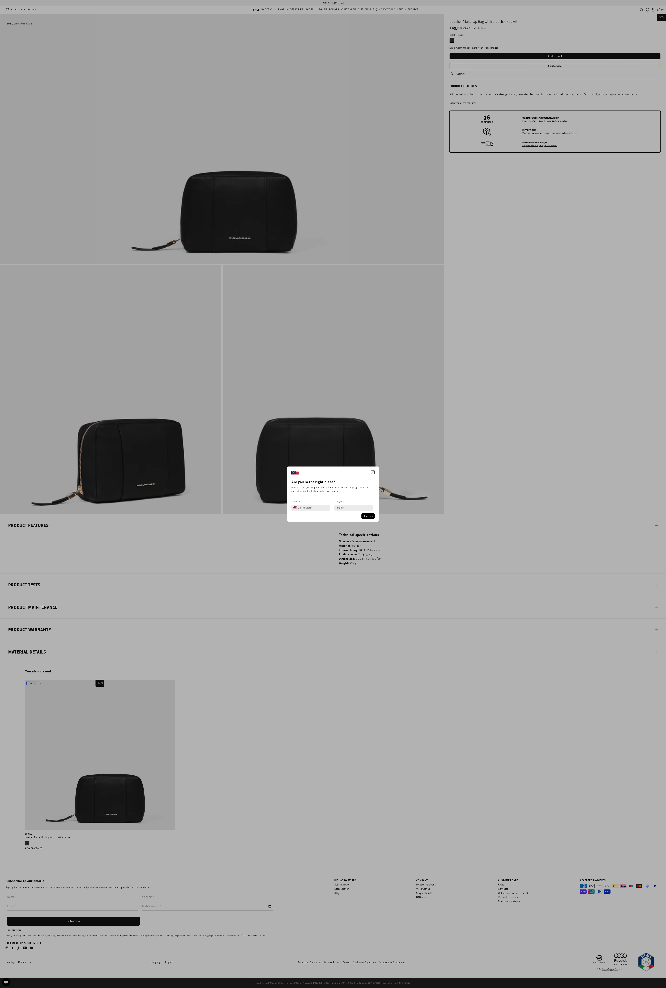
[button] (373, 472)
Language (339, 501)
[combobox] (303, 508)
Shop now (368, 516)
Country (296, 501)
